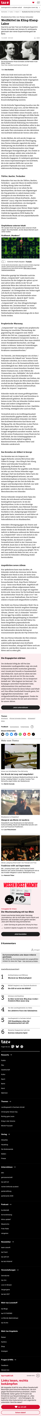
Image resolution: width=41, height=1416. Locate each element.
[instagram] (21, 1047)
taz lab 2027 (5, 1294)
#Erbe (3, 721)
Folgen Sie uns (5, 1047)
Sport (3, 1079)
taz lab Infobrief (6, 1261)
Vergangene (5, 1289)
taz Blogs (4, 1309)
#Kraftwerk (4, 718)
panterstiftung (6, 1191)
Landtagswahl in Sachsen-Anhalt (13, 1107)
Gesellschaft (5, 1070)
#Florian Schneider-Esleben (18, 718)
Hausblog (4, 1145)
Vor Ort (3, 1280)
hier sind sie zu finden (30, 961)
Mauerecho (5, 1224)
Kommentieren (14, 727)
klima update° (6, 1219)
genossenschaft (6, 1177)
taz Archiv (4, 1323)
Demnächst (5, 1276)
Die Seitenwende (7, 1149)
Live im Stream (6, 1285)
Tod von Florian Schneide (22, 82)
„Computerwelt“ (24, 335)
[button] (38, 2)
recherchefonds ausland (9, 1187)
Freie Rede (5, 1229)
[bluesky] (17, 1047)
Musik (17, 11)
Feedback (4, 1365)
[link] (12, 7)
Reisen (3, 1337)
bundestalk (5, 1210)
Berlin (3, 1084)
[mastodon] (12, 1047)
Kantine (4, 1342)
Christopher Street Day (9, 1112)
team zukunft (5, 1247)
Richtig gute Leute (7, 1116)
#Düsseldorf (31, 718)
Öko (2, 1065)
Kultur (11, 11)
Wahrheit (4, 1093)
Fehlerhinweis (25, 727)
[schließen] (38, 1375)
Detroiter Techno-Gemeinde (15, 120)
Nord (3, 1088)
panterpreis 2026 (7, 1196)
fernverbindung (6, 1215)
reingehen (4, 1233)
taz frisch (4, 1252)
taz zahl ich (5, 1182)
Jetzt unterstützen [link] (20, 707)
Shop (3, 1346)
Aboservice (5, 1370)
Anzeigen (4, 1351)
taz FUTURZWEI (6, 1313)
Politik (3, 1060)
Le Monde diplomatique (9, 1318)
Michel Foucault (6, 1126)
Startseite (4, 11)
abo (2, 1173)
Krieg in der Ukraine (8, 1121)
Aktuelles (4, 1140)
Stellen (3, 1154)
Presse (3, 1158)
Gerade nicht (31, 1375)
